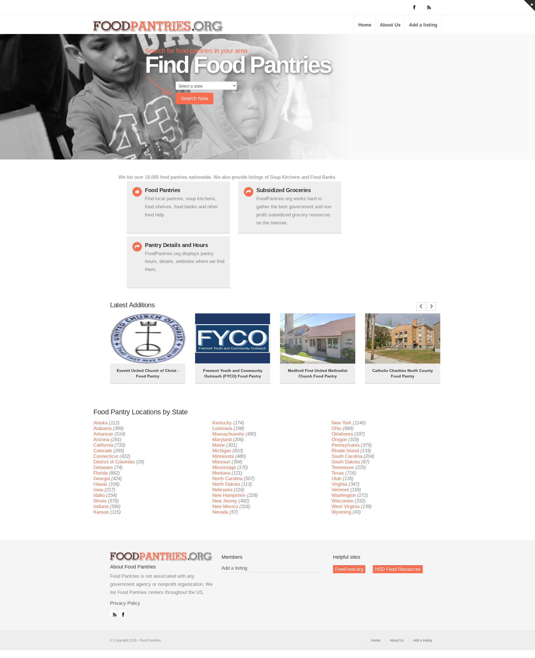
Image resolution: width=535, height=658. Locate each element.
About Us (390, 25)
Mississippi (224, 467)
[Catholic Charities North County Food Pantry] (379, 321)
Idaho (99, 495)
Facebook (122, 613)
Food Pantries (158, 28)
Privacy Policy (125, 603)
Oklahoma (342, 434)
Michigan (221, 450)
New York (341, 422)
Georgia (101, 478)
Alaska (100, 422)
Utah (336, 478)
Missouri (221, 462)
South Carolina (347, 456)
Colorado (102, 450)
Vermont (340, 489)
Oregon (339, 439)
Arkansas (103, 434)
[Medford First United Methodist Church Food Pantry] (294, 321)
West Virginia (345, 506)
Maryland (222, 439)
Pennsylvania (345, 445)
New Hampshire (228, 495)
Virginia (339, 484)
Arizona (101, 439)
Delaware (103, 467)
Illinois (100, 501)
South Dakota (346, 462)
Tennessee (343, 467)
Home (364, 25)
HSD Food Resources (397, 569)
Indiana (100, 506)
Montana (221, 473)
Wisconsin (342, 501)
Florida (100, 473)
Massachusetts (228, 434)
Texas (338, 473)
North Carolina (227, 478)
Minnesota (223, 456)
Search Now (194, 98)
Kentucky (222, 422)
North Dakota (226, 484)
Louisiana (222, 428)
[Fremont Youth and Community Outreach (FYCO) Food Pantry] (209, 321)
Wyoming (341, 512)
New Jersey (224, 501)
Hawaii (100, 484)
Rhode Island (345, 450)
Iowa (98, 489)
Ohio (336, 428)
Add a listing (423, 25)
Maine (218, 445)
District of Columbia (114, 462)
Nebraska (222, 489)
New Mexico (225, 506)
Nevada (220, 512)
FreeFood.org (349, 569)
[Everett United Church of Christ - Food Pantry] (124, 321)
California (103, 445)
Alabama (102, 428)
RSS (113, 613)
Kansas (101, 512)
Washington (344, 495)
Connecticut (105, 456)
